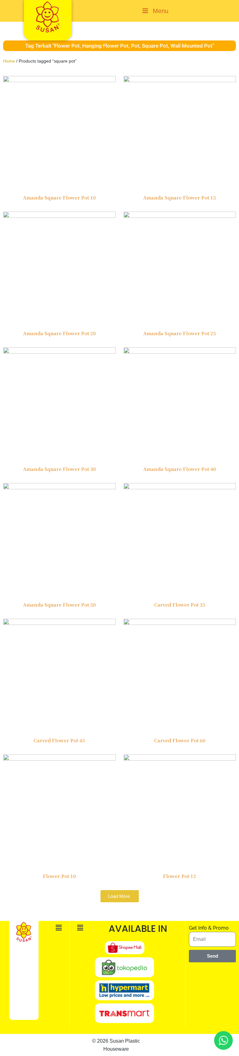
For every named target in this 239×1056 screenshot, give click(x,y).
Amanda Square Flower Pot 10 (59, 197)
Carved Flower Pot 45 (59, 740)
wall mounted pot (192, 46)
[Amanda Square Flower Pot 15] (180, 131)
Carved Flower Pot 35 (179, 604)
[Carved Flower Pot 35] (180, 539)
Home (9, 61)
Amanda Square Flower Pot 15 (179, 197)
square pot (155, 46)
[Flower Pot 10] (59, 810)
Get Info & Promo (209, 928)
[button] (59, 928)
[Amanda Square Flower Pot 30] (59, 403)
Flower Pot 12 (179, 876)
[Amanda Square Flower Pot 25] (180, 267)
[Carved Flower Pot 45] (59, 674)
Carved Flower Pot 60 (179, 740)
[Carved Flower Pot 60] (180, 674)
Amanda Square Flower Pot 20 (59, 333)
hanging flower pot (105, 46)
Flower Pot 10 (59, 876)
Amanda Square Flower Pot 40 (179, 469)
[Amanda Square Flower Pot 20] (59, 267)
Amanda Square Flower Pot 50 (59, 604)
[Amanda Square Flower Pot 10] (59, 131)
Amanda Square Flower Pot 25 (179, 333)
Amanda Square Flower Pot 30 (59, 469)
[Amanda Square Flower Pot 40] (180, 403)
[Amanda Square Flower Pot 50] (59, 539)
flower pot (67, 46)
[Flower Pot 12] (180, 810)
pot (135, 46)
